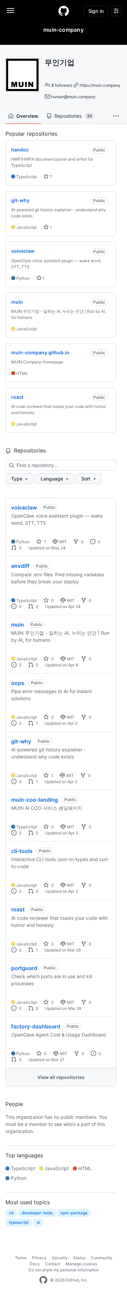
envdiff (20, 565)
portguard (24, 968)
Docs (35, 1263)
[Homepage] (63, 10)
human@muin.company (73, 96)
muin (17, 624)
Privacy (39, 1257)
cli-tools (22, 851)
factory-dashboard (35, 1026)
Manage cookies (81, 1263)
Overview (27, 116)
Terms (20, 1257)
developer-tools (37, 1212)
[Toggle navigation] (10, 10)
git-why (21, 741)
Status (79, 1257)
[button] (116, 116)
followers (61, 85)
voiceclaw (24, 507)
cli (11, 1212)
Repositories (73, 116)
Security (60, 1257)
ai (38, 1222)
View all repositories (61, 1077)
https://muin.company (100, 85)
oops (17, 683)
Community (101, 1257)
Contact (52, 1263)
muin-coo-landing (34, 799)
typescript (18, 1222)
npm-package (73, 1212)
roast (18, 909)
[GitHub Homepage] (43, 1280)
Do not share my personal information (63, 1269)
